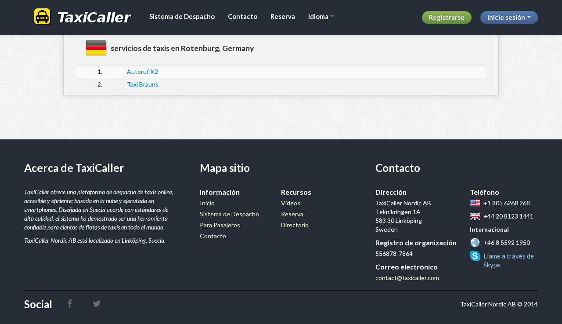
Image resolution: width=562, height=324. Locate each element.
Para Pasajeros (220, 225)
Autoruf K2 (142, 71)
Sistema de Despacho (182, 16)
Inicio (207, 203)
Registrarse (447, 17)
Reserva (282, 16)
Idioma (319, 16)
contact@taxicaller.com (407, 277)
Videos (290, 203)
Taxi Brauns (143, 84)
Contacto (242, 16)
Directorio (295, 225)
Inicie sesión (506, 17)
